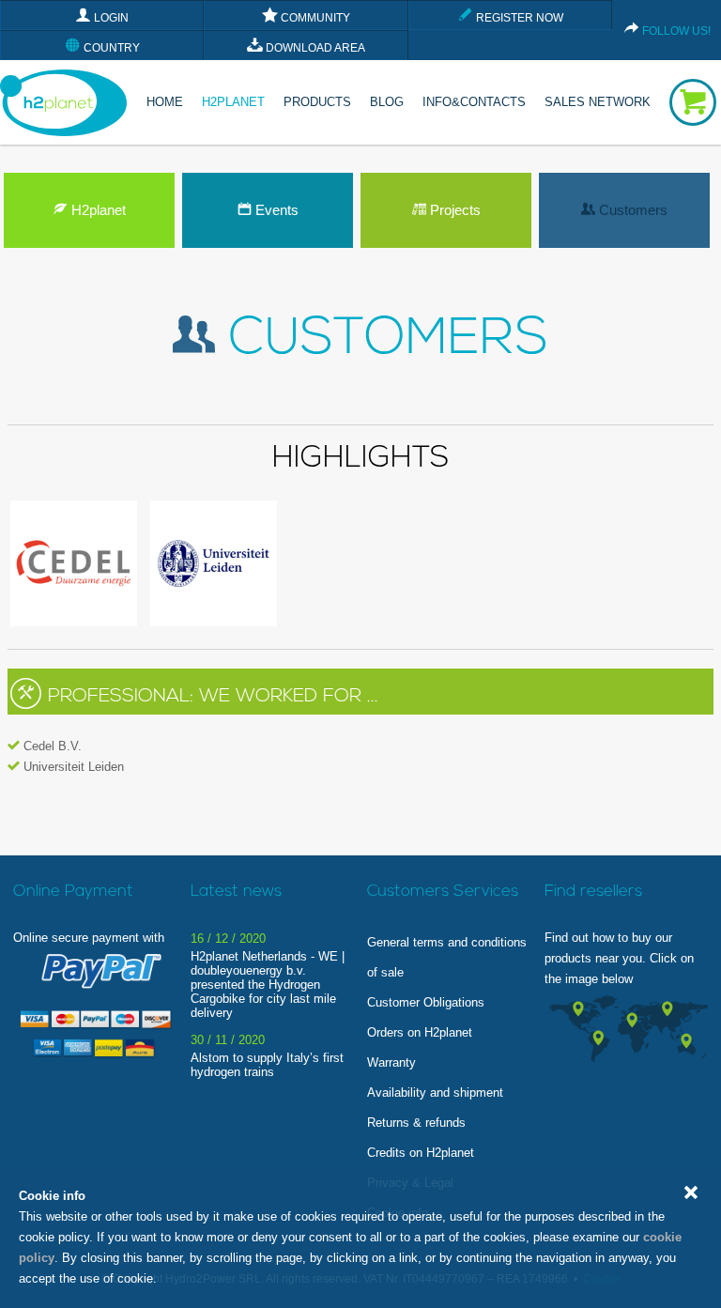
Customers (631, 210)
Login (110, 17)
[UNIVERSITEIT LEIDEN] (213, 621)
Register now (518, 17)
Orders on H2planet (419, 1032)
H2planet (97, 210)
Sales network (598, 102)
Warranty (391, 1062)
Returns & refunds (416, 1123)
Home (164, 102)
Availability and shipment (435, 1092)
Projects (453, 210)
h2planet (233, 102)
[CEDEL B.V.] (73, 621)
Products (317, 102)
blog (387, 102)
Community (314, 17)
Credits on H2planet (420, 1153)
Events (275, 210)
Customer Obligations (425, 1002)
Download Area (314, 47)
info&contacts (474, 102)
